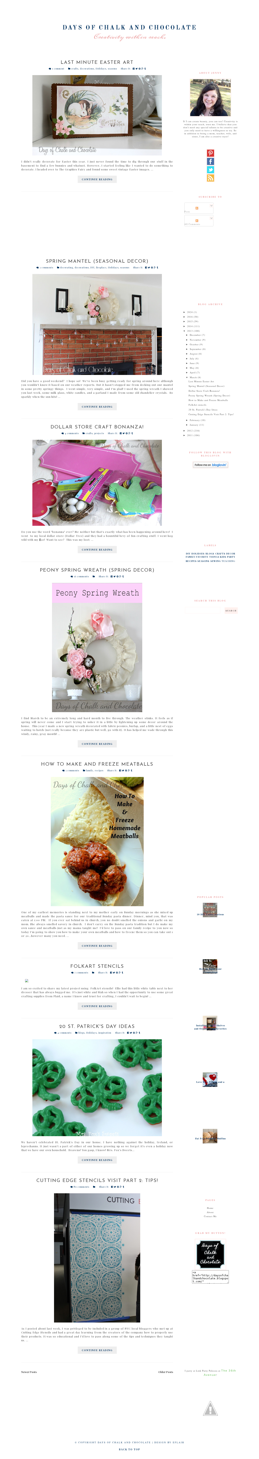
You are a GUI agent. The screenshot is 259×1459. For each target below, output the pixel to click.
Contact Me (210, 1216)
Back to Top (129, 1449)
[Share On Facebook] (134, 68)
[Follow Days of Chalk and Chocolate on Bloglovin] (210, 464)
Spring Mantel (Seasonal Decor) (97, 261)
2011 (190, 435)
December (196, 334)
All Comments (192, 224)
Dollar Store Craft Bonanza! (97, 427)
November (196, 339)
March (194, 377)
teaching (228, 561)
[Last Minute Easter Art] (97, 115)
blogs (81, 1032)
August (194, 353)
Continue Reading (97, 179)
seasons (112, 68)
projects (99, 433)
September (196, 349)
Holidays (101, 68)
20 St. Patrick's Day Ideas (97, 1026)
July (192, 358)
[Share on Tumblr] (145, 68)
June (193, 363)
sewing (215, 561)
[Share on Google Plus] (142, 68)
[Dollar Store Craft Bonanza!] (97, 483)
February (195, 420)
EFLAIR (178, 1442)
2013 (190, 330)
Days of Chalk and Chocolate (129, 28)
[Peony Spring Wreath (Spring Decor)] (97, 647)
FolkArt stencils (97, 966)
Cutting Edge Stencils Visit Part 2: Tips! (97, 1180)
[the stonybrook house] (210, 1408)
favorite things (207, 556)
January (194, 424)
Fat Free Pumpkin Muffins (210, 1138)
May (192, 367)
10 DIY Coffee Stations (210, 914)
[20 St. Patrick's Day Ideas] (97, 1087)
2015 (190, 321)
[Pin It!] (140, 68)
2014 (190, 326)
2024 (190, 312)
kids (223, 556)
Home (210, 1207)
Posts (187, 211)
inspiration (104, 1032)
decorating (66, 267)
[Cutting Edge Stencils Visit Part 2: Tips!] (97, 1258)
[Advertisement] (97, 227)
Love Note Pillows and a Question (210, 1083)
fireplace (101, 267)
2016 (190, 316)
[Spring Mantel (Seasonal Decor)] (97, 324)
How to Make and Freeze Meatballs (97, 764)
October (195, 344)
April (193, 372)
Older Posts (165, 1372)
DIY (92, 267)
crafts (74, 68)
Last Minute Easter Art (97, 62)
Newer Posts (29, 1372)
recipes (99, 770)
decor (230, 553)
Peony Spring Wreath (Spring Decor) (97, 570)
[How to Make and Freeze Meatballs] (97, 841)
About (210, 1212)
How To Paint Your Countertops (210, 970)
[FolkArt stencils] (97, 980)
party (231, 556)
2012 (190, 430)
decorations (87, 68)
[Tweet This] (137, 68)
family (89, 770)
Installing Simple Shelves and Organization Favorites (210, 1027)
